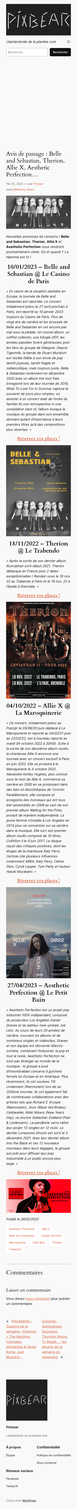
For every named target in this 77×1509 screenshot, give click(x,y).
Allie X (46, 1229)
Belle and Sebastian (21, 1235)
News (30, 189)
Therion (57, 1242)
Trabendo (15, 1249)
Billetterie (19, 189)
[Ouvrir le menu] (68, 41)
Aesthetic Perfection (22, 1229)
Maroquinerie (17, 1242)
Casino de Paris (51, 1235)
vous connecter (38, 1299)
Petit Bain (39, 1242)
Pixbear (38, 183)
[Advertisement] (38, 102)
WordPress (29, 1500)
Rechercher (60, 52)
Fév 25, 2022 (14, 183)
